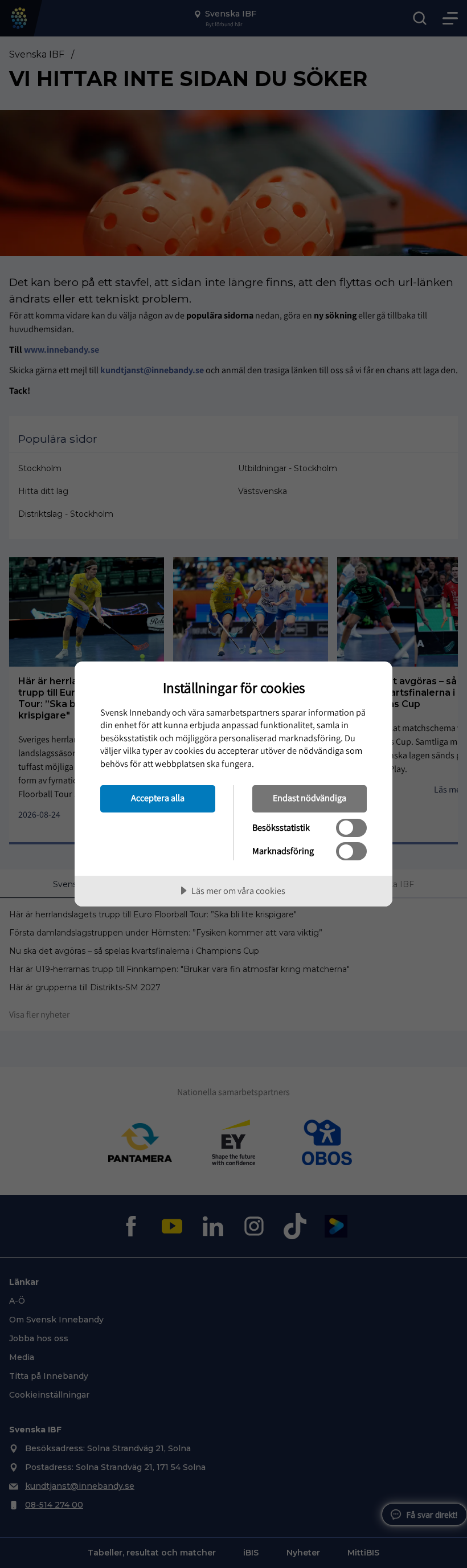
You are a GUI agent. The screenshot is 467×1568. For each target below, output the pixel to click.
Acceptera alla (158, 797)
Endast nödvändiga (309, 797)
